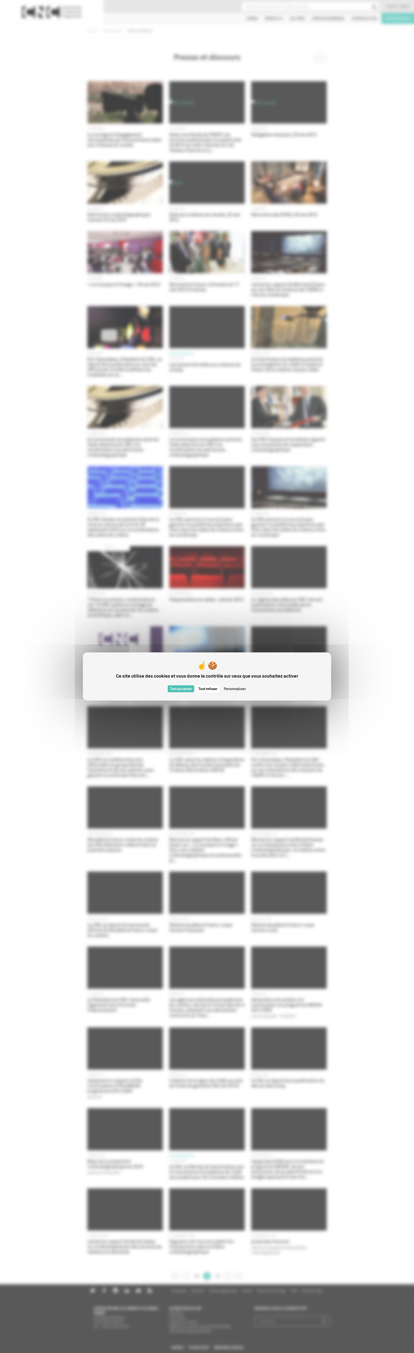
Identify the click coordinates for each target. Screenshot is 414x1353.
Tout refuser (207, 689)
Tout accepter (181, 689)
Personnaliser (235, 689)
